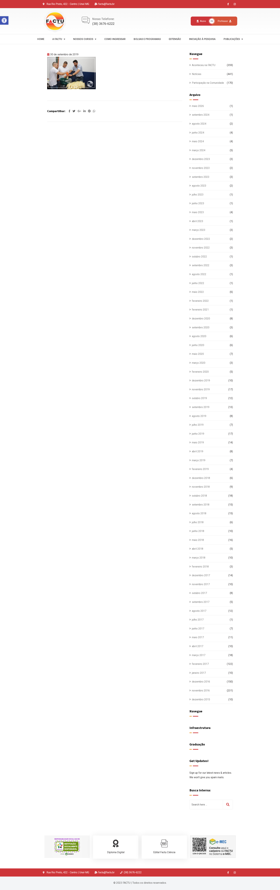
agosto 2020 (199, 336)
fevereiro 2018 (200, 566)
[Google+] (80, 111)
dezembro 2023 (201, 159)
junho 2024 (198, 132)
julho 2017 (198, 619)
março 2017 (198, 655)
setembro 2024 (200, 114)
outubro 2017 (199, 593)
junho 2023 (198, 203)
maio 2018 (198, 540)
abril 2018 (197, 548)
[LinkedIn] (84, 111)
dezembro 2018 (201, 478)
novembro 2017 (201, 584)
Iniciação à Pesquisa (202, 39)
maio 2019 (198, 442)
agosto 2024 (199, 123)
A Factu (57, 39)
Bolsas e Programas (147, 39)
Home (40, 39)
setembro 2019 (200, 407)
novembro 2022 (201, 247)
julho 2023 (198, 194)
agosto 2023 (199, 185)
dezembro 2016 (201, 681)
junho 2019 (198, 433)
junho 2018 (198, 531)
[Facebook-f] (228, 4)
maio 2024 (198, 141)
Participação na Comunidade (208, 82)
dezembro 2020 (201, 318)
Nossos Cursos (83, 39)
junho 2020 (198, 345)
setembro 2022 (200, 265)
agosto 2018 (199, 513)
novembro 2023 (201, 168)
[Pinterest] (89, 111)
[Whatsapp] (94, 111)
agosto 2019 (199, 416)
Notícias (196, 74)
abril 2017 (197, 646)
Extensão (175, 39)
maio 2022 (198, 291)
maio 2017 (198, 637)
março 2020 (198, 362)
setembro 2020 (200, 327)
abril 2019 (197, 451)
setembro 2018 (200, 504)
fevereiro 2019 (200, 469)
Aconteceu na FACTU (203, 65)
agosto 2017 (199, 610)
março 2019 (198, 460)
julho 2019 (198, 424)
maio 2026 (198, 106)
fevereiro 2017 (200, 663)
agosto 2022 (199, 274)
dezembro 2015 (201, 699)
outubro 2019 (199, 398)
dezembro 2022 (201, 238)
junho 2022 (198, 283)
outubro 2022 (199, 256)
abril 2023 (197, 221)
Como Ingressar (115, 39)
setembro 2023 (200, 176)
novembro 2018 (201, 486)
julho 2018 (198, 522)
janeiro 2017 (199, 672)
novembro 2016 (201, 690)
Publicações (232, 39)
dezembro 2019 (201, 380)
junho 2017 (198, 628)
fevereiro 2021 (200, 309)
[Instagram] (234, 4)
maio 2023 (198, 212)
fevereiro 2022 (200, 300)
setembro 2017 (200, 601)
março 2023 (198, 230)
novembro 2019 (201, 389)
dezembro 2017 (201, 575)
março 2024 (198, 150)
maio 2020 (198, 353)
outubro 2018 (199, 495)
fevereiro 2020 (200, 371)
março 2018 (198, 557)
